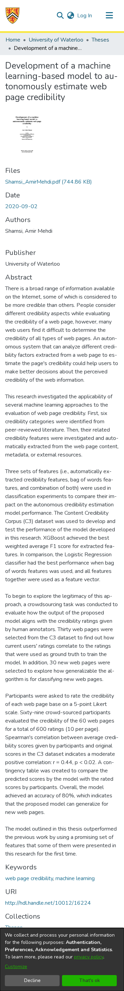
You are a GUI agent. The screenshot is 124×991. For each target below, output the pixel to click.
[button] (12, 15)
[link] (48, 182)
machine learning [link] (75, 878)
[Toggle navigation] (109, 15)
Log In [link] (85, 15)
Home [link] (13, 40)
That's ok (89, 980)
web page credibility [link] (29, 878)
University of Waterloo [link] (56, 40)
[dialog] (62, 959)
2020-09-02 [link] (21, 206)
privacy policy (88, 957)
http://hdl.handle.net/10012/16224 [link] (48, 903)
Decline (32, 980)
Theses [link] (100, 40)
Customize (16, 966)
